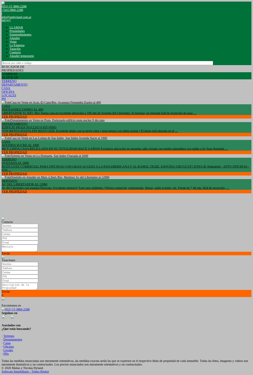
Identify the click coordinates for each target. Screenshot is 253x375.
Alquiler (14, 38)
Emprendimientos (20, 34)
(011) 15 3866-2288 (17, 309)
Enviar (6, 253)
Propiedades (17, 31)
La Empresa (17, 45)
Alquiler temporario (21, 56)
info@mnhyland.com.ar (16, 17)
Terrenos (8, 336)
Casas (7, 343)
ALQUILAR (10, 77)
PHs (6, 353)
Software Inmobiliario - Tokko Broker (25, 371)
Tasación (15, 48)
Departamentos (12, 339)
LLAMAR (16, 27)
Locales (8, 350)
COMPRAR (9, 74)
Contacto (15, 52)
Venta (13, 41)
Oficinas (8, 346)
